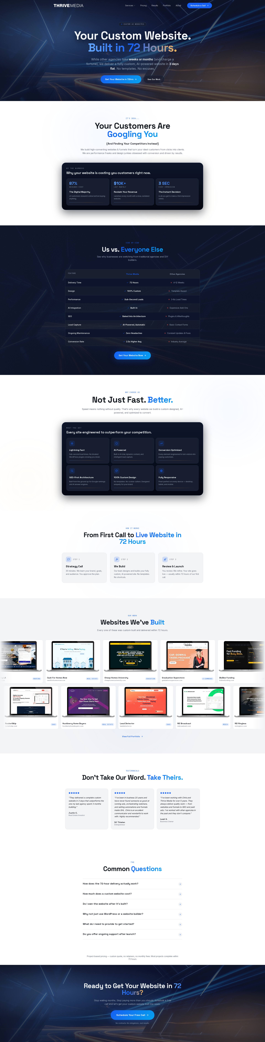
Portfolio (167, 5)
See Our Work (154, 79)
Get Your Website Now (131, 355)
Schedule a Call (198, 5)
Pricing (143, 5)
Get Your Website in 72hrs (119, 79)
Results (155, 5)
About (178, 5)
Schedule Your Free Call (130, 1015)
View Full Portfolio (131, 736)
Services (129, 5)
